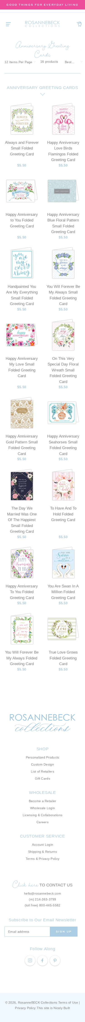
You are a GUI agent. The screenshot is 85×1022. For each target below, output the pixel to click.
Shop (42, 749)
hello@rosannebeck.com (42, 893)
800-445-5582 (49, 905)
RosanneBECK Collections (37, 1002)
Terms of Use (68, 1002)
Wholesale (42, 793)
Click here (25, 884)
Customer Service (42, 836)
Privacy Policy (25, 1008)
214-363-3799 (45, 899)
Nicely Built (61, 1008)
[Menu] (8, 24)
